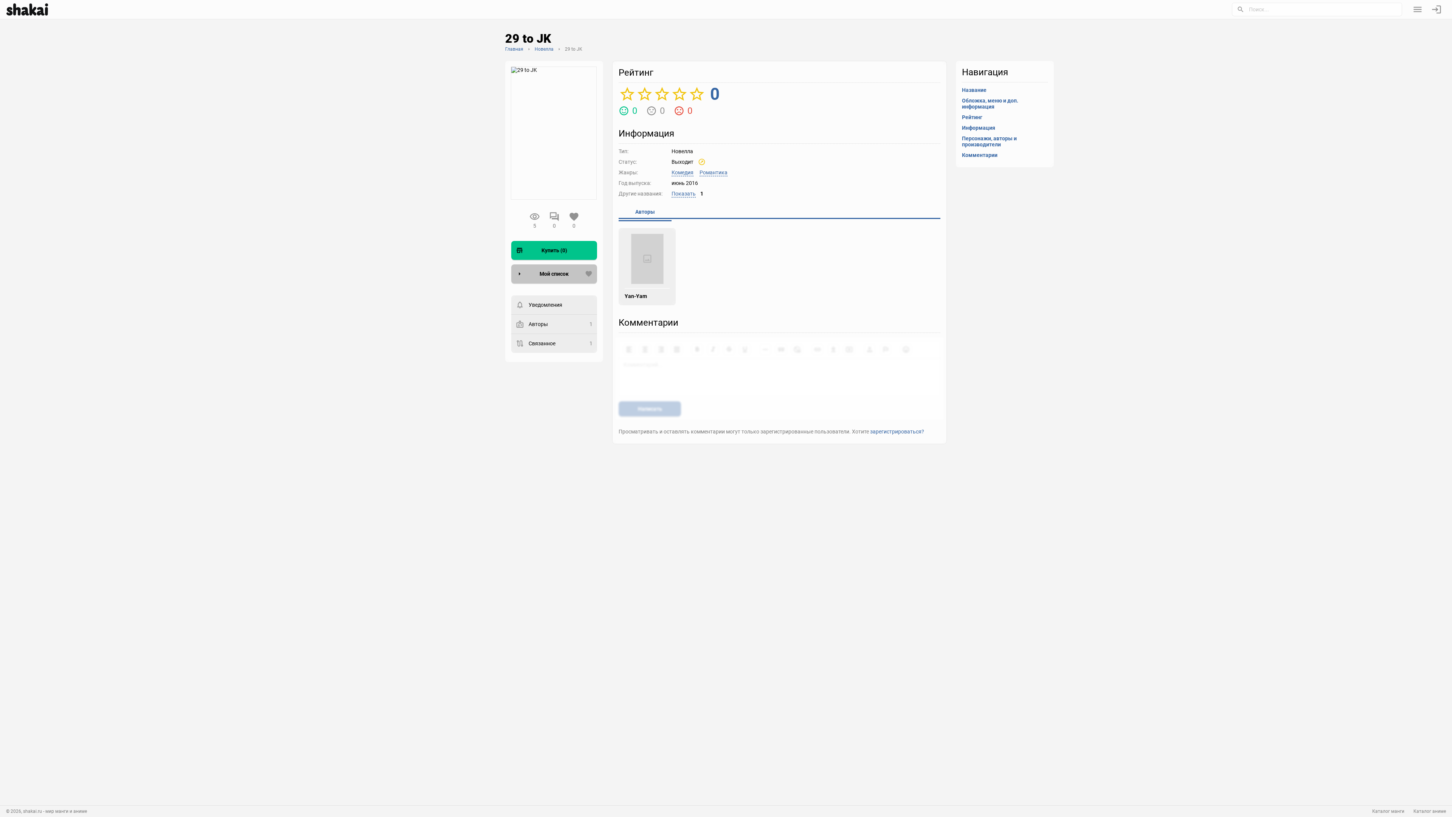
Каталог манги (1388, 811)
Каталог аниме (1429, 811)
